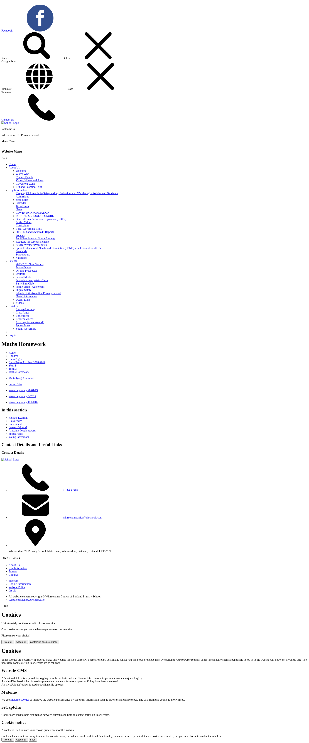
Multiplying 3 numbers (21, 378)
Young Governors (26, 328)
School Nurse (23, 267)
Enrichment (22, 315)
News (19, 209)
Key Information (18, 190)
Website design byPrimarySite (27, 599)
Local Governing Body (29, 228)
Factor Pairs (15, 384)
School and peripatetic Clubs (32, 280)
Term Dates (22, 206)
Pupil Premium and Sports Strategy (35, 238)
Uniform (20, 273)
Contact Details (24, 177)
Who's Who (22, 173)
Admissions (22, 196)
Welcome (21, 170)
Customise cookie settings (44, 642)
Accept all (21, 642)
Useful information (26, 296)
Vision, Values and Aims (29, 180)
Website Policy (17, 587)
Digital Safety (23, 289)
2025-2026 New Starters (29, 264)
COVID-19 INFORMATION (33, 212)
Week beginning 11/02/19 (23, 402)
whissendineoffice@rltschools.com (82, 517)
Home (12, 164)
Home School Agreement (30, 286)
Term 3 (13, 368)
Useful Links (23, 299)
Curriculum (22, 225)
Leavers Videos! (25, 318)
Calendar (21, 202)
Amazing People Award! (30, 322)
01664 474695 (71, 489)
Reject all (8, 642)
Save (32, 739)
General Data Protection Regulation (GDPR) (41, 219)
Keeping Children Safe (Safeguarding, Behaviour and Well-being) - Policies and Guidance (67, 193)
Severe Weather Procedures (31, 244)
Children (13, 306)
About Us (14, 167)
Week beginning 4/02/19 (22, 396)
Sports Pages (23, 325)
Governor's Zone (25, 183)
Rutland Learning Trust (29, 186)
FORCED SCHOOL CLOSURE (35, 215)
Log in (12, 335)
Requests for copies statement (32, 241)
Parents (13, 260)
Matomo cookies (19, 699)
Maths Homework (19, 371)
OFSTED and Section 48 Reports (35, 231)
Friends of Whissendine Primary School (38, 293)
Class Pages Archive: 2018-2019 (27, 362)
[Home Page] (10, 122)
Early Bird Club (25, 283)
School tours (23, 254)
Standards (21, 251)
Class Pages (22, 312)
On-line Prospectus (26, 270)
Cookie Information (20, 583)
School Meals (23, 277)
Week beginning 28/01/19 (23, 390)
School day (22, 199)
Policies (20, 235)
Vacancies (21, 257)
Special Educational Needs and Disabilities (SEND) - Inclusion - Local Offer (59, 248)
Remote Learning (25, 309)
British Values (23, 222)
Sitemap (13, 580)
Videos (20, 302)
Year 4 (12, 365)
